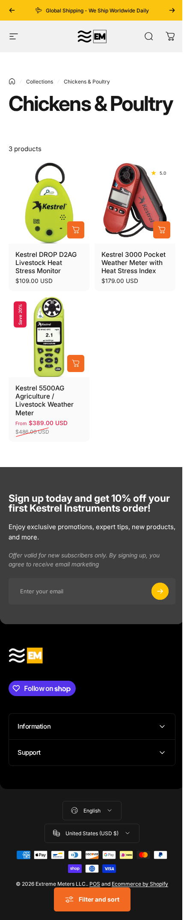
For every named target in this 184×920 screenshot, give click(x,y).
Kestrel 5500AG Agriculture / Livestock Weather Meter (44, 400)
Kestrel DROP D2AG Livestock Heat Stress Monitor (46, 262)
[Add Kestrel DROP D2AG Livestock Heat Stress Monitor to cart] (75, 229)
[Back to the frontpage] (12, 81)
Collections (39, 81)
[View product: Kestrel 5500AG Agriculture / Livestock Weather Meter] (75, 363)
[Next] (172, 10)
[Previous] (12, 10)
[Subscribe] (160, 591)
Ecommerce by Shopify (137, 916)
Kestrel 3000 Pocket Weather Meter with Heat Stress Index (133, 262)
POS (91, 916)
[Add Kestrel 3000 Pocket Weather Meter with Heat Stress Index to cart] (161, 229)
